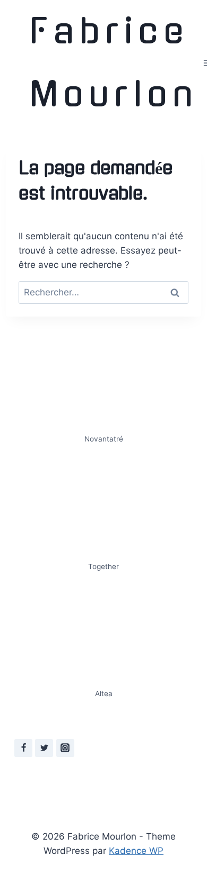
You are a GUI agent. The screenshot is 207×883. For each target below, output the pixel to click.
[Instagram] (65, 748)
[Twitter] (44, 748)
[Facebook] (23, 748)
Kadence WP (136, 850)
